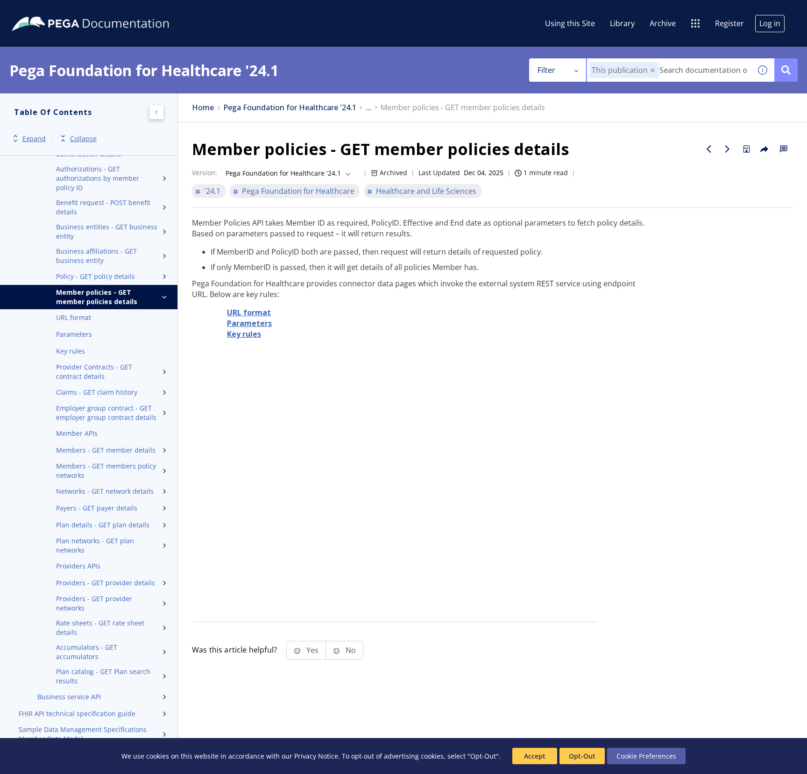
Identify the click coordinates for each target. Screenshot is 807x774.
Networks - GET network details (105, 491)
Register (729, 23)
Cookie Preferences (646, 756)
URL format (73, 317)
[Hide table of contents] (156, 112)
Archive (663, 23)
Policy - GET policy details (95, 276)
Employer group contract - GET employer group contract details (106, 413)
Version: (204, 172)
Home (203, 108)
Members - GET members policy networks (106, 471)
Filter (546, 70)
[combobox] (669, 70)
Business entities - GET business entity (106, 231)
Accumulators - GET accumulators (86, 652)
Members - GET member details (106, 450)
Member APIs (77, 433)
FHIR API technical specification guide (77, 713)
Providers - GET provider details (105, 582)
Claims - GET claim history (96, 392)
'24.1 (212, 191)
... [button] (368, 108)
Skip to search (113, 11)
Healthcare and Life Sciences (426, 191)
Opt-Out (582, 756)
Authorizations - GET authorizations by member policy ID (97, 178)
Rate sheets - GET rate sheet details (100, 627)
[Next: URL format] (727, 149)
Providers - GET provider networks (94, 603)
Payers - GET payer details (96, 508)
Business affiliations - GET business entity (96, 256)
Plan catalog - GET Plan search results (103, 676)
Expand (34, 138)
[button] (652, 70)
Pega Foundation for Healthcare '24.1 (289, 108)
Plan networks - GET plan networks (95, 545)
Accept (534, 756)
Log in (769, 23)
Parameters (74, 334)
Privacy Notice (316, 756)
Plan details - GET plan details (102, 524)
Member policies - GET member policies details (96, 297)
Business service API (69, 696)
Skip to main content (41, 11)
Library (622, 23)
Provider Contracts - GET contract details (94, 371)
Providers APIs (78, 565)
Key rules (70, 351)
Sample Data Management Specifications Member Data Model (83, 734)
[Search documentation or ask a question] (786, 70)
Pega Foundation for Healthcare (298, 191)
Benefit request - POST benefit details (103, 207)
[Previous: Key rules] (709, 149)
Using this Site (570, 23)
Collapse (83, 138)
